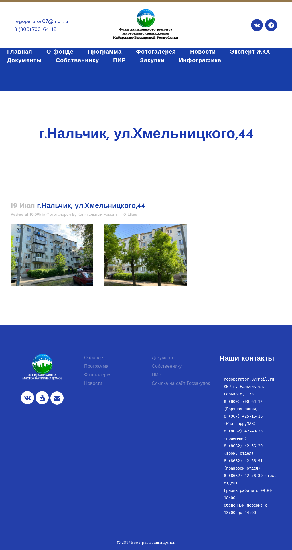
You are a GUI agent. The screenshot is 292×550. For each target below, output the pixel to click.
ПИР (157, 375)
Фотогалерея (58, 215)
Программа (96, 366)
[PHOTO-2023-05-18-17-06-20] (52, 255)
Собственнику (167, 366)
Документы (163, 358)
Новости (93, 383)
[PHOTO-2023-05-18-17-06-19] (145, 255)
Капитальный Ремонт (97, 215)
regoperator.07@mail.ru (41, 21)
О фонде (93, 358)
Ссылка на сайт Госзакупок (181, 383)
